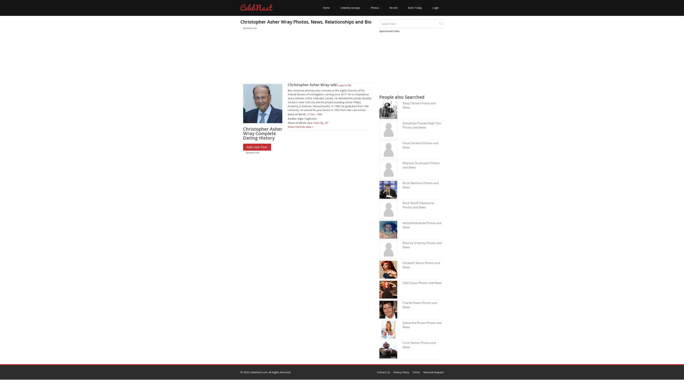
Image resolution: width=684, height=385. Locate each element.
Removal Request (433, 372)
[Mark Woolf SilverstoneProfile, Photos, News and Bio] (388, 209)
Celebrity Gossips (350, 7)
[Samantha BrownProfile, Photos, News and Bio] (388, 329)
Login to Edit (344, 85)
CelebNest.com (258, 372)
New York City (315, 123)
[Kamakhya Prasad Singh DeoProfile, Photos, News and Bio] (388, 129)
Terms (416, 372)
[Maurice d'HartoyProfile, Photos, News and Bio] (388, 249)
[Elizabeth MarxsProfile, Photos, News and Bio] (388, 269)
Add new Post (257, 147)
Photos (375, 7)
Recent (394, 7)
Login (435, 7)
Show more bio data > (300, 127)
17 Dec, (312, 114)
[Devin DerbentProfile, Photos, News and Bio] (388, 149)
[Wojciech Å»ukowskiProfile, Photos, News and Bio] (388, 169)
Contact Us (383, 372)
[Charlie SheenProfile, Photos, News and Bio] (388, 309)
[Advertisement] (307, 57)
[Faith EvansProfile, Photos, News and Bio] (388, 289)
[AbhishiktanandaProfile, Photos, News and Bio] (388, 229)
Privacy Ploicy (401, 372)
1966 (319, 114)
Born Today (415, 7)
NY (326, 123)
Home (326, 7)
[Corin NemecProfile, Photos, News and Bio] (388, 349)
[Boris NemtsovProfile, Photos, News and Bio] (388, 189)
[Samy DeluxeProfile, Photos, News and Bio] (388, 109)
